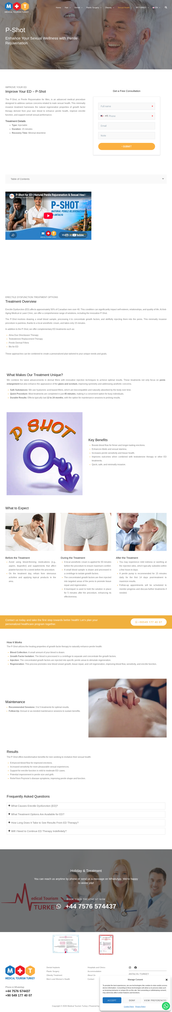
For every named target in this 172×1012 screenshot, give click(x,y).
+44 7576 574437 (17, 991)
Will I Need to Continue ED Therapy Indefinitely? (39, 831)
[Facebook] (135, 967)
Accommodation (94, 971)
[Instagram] (130, 967)
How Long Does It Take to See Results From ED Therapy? (45, 822)
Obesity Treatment (54, 975)
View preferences (155, 1000)
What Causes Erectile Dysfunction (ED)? (34, 805)
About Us (91, 975)
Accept (112, 1000)
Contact (91, 979)
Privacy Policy (140, 1007)
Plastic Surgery (52, 971)
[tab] (86, 806)
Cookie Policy (129, 1007)
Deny (132, 1000)
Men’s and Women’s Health (58, 979)
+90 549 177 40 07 (18, 995)
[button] (166, 979)
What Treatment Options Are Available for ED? (37, 814)
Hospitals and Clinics (96, 967)
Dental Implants (53, 967)
